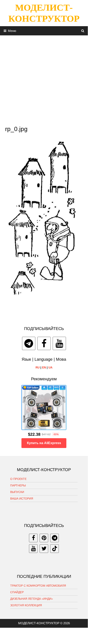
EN (44, 367)
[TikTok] (54, 548)
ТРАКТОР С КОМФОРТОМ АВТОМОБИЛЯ (38, 585)
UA (50, 367)
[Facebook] (44, 343)
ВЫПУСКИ (17, 492)
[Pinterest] (44, 538)
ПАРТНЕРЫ (18, 485)
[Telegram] (28, 343)
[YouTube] (59, 343)
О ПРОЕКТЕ (18, 479)
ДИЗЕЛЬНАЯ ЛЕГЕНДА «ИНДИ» (31, 598)
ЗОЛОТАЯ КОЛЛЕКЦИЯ (26, 605)
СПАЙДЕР (17, 592)
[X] (44, 548)
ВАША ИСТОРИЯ (21, 498)
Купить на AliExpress (44, 443)
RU (38, 367)
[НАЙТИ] (83, 30)
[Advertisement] (44, 79)
